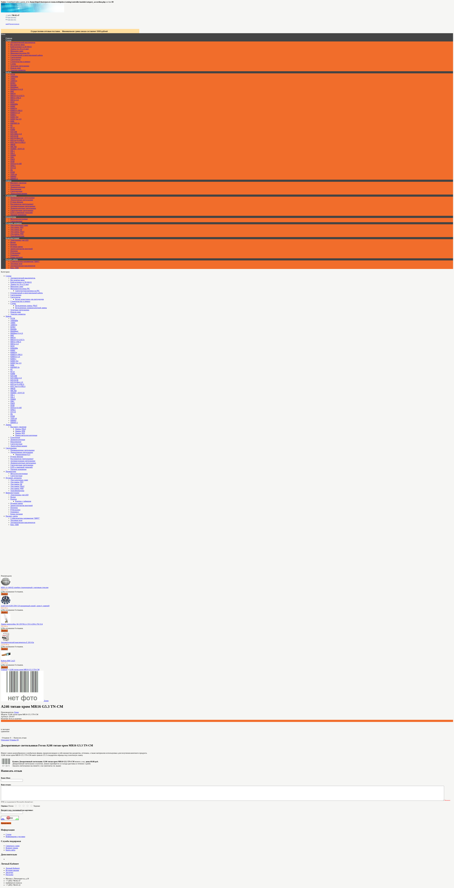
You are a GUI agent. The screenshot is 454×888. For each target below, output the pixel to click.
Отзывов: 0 (6, 738)
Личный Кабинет (13, 868)
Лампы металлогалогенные (26, 435)
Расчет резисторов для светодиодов (29, 299)
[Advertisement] (13, 551)
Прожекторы (11, 217)
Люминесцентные (17, 187)
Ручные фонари (16, 202)
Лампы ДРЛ (20, 433)
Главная (4, 670)
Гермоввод (14, 255)
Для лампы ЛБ (16, 230)
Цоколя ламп (15, 68)
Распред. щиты (12, 259)
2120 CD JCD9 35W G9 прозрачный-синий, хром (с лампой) (25, 606)
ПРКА (13, 166)
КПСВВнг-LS (16, 134)
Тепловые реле (16, 264)
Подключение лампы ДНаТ (26, 306)
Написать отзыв (20, 738)
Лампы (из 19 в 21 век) (19, 49)
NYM (12, 74)
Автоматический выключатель (22, 42)
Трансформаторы (17, 236)
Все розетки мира (17, 45)
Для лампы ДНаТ (17, 232)
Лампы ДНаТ (20, 429)
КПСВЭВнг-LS (16, 138)
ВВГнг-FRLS (15, 98)
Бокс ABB (14, 268)
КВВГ (12, 106)
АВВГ (12, 79)
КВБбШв (14, 104)
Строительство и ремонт (20, 62)
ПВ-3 (12, 153)
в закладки (5, 729)
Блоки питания (16, 257)
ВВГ (12, 91)
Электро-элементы (18, 70)
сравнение (5, 731)
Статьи (8, 40)
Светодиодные (16, 191)
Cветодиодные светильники (21, 210)
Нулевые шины (16, 247)
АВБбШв (14, 76)
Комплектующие (12, 238)
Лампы (8, 181)
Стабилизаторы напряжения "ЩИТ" (25, 261)
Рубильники (15, 253)
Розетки (13, 244)
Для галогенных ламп (19, 225)
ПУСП (13, 168)
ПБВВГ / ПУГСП (17, 149)
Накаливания (15, 189)
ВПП (12, 102)
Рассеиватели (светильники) (21, 204)
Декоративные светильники (21, 200)
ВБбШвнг (14, 87)
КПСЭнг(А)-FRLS (17, 142)
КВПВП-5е (15, 123)
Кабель (8, 72)
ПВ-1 (12, 151)
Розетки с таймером (23, 501)
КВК (12, 121)
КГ (11, 125)
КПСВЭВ (14, 136)
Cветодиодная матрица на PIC (27, 291)
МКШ (12, 145)
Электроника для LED (19, 240)
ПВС (12, 157)
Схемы (13, 64)
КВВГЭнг (14, 117)
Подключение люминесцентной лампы (31, 308)
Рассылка (9, 875)
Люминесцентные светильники (23, 208)
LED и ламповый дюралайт (21, 213)
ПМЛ (12, 159)
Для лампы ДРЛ (16, 227)
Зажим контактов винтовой (21, 249)
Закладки (9, 872)
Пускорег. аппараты (14, 223)
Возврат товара (12, 848)
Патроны (14, 251)
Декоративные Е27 (22, 454)
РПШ (12, 172)
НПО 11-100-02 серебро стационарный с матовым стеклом (24, 587)
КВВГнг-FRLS (16, 110)
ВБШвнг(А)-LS (16, 89)
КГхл (12, 128)
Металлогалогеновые (19, 219)
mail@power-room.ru (12, 24)
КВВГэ (13, 115)
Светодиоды (15, 59)
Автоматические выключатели (22, 266)
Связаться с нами (13, 846)
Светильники (15, 57)
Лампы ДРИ (20, 431)
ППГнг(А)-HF (16, 164)
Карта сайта (10, 850)
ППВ (12, 162)
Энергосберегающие (18, 193)
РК (11, 170)
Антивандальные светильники (22, 206)
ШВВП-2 (14, 179)
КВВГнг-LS (15, 113)
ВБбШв (13, 85)
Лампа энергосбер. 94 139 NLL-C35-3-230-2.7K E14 (22, 624)
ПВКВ (13, 155)
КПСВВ (13, 132)
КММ (12, 130)
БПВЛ (12, 83)
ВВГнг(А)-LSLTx (17, 96)
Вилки (13, 242)
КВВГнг (13, 108)
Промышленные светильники (22, 198)
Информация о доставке (15, 837)
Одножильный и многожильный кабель (26, 55)
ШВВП (13, 176)
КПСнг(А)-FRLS (17, 140)
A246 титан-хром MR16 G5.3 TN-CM (24, 670)
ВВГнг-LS (14, 100)
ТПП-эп (13, 174)
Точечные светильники (19, 66)
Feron (16, 712)
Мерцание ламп (16, 51)
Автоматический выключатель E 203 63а (17, 642)
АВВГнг (13, 81)
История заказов (12, 870)
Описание (5, 740)
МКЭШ (13, 147)
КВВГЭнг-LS (15, 119)
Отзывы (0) (14, 740)
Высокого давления (18, 183)
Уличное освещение (18, 215)
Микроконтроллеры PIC (20, 53)
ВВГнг (13, 93)
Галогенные (15, 185)
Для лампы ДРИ (17, 234)
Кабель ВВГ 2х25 (8, 661)
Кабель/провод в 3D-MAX (21, 47)
